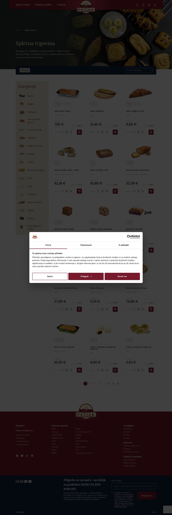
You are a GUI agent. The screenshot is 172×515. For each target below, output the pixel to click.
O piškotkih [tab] (124, 245)
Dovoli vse (122, 276)
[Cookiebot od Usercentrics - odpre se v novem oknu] (129, 237)
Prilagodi (85, 276)
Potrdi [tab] (48, 245)
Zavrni (50, 276)
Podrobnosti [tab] (86, 245)
